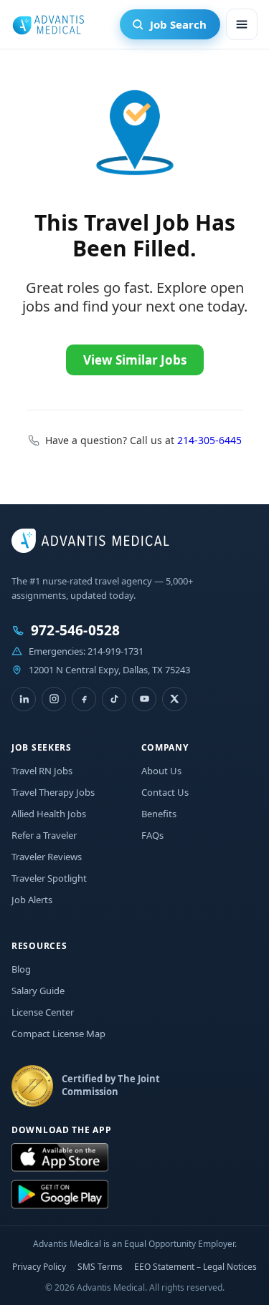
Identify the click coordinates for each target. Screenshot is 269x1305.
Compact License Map (58, 1033)
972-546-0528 (75, 630)
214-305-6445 (209, 440)
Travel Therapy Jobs (53, 792)
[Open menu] (242, 24)
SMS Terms (100, 1267)
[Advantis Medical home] (48, 24)
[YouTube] (144, 699)
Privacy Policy (39, 1267)
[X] (174, 699)
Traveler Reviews (46, 856)
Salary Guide (38, 990)
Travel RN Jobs (41, 770)
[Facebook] (84, 699)
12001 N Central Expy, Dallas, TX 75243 (109, 669)
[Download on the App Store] (59, 1158)
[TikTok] (114, 699)
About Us (161, 770)
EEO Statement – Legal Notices (195, 1267)
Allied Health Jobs (48, 813)
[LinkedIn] (23, 699)
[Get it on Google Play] (59, 1195)
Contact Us (165, 792)
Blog (21, 969)
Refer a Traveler (44, 835)
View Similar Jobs (135, 360)
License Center (42, 1012)
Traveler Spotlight (49, 878)
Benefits (158, 813)
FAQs (152, 835)
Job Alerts (31, 899)
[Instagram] (54, 699)
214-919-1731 (115, 651)
